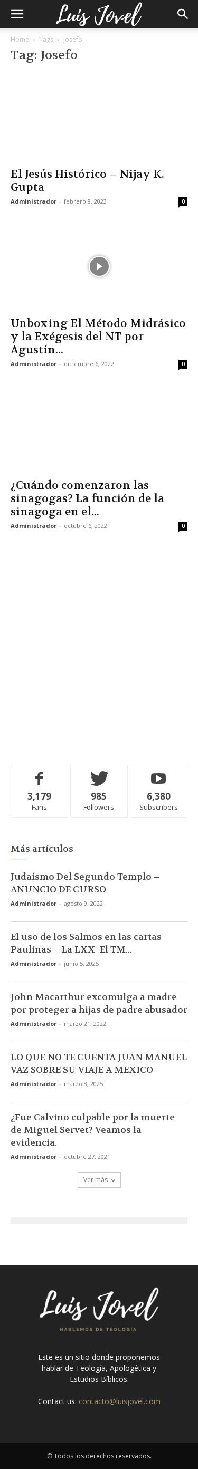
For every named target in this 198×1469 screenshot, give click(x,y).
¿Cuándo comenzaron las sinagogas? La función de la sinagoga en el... (87, 498)
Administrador (33, 201)
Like (39, 773)
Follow (99, 773)
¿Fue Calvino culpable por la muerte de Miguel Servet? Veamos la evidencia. (93, 1129)
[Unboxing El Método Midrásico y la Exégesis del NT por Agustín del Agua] (99, 266)
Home (20, 39)
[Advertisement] (99, 646)
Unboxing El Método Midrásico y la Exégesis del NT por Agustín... (98, 336)
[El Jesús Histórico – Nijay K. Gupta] (99, 117)
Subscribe (159, 773)
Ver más (95, 1179)
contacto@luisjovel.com (120, 1401)
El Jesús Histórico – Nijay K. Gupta (87, 181)
